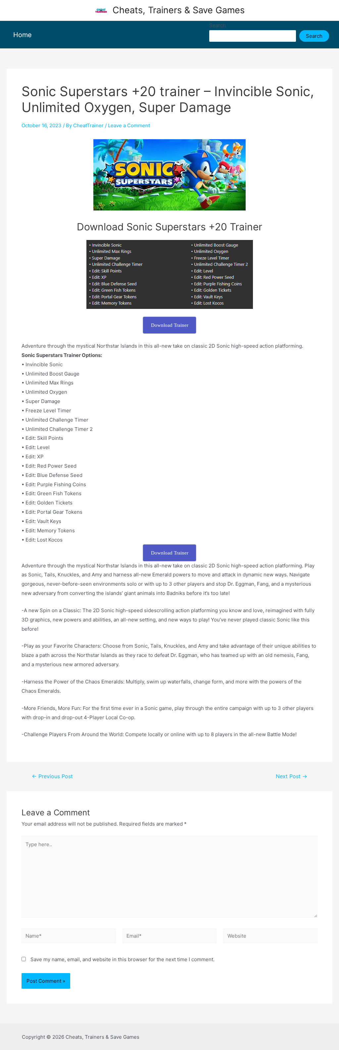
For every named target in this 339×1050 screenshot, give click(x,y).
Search (217, 25)
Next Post (291, 776)
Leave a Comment (129, 125)
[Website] (270, 937)
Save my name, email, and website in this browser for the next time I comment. (122, 959)
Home (22, 35)
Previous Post (52, 776)
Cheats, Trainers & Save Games (179, 10)
